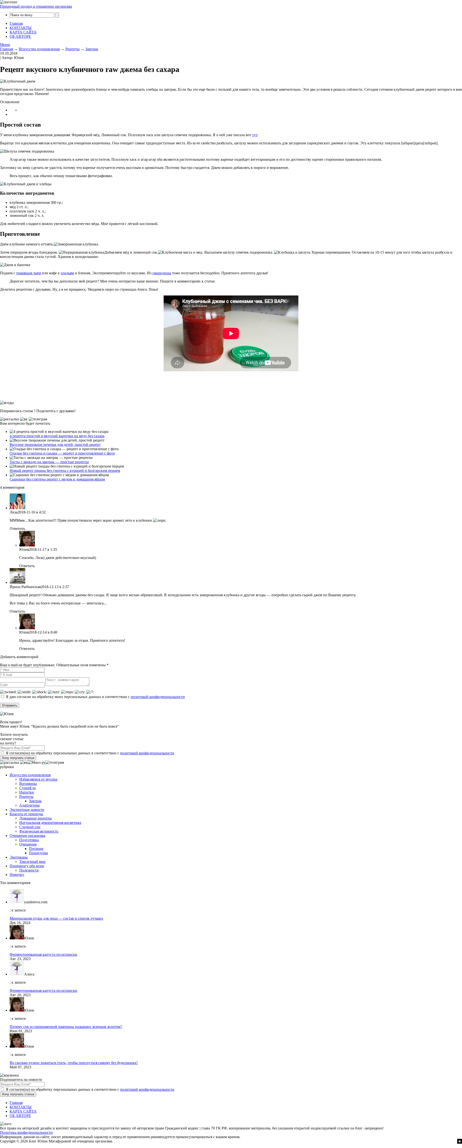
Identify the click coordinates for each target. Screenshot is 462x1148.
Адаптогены (29, 805)
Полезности (29, 870)
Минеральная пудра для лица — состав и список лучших (56, 918)
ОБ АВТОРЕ (20, 36)
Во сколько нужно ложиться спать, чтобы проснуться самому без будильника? (74, 1063)
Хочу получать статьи (18, 758)
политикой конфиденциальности (158, 697)
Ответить (17, 528)
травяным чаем (28, 273)
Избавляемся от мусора (38, 779)
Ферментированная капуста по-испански (43, 954)
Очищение (28, 844)
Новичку (17, 874)
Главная (16, 23)
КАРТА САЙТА (23, 32)
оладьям (67, 273)
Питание (36, 849)
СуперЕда (27, 788)
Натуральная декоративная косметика (50, 823)
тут (254, 135)
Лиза (14, 512)
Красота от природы (26, 814)
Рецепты (26, 797)
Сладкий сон (29, 827)
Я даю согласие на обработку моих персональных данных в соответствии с (95, 697)
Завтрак (35, 801)
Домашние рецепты (35, 818)
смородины (161, 273)
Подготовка (29, 840)
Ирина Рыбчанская (25, 587)
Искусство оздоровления (30, 775)
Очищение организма (27, 836)
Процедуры (38, 853)
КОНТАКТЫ (21, 28)
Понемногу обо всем (27, 866)
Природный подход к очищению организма (36, 6)
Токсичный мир (32, 861)
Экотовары (19, 857)
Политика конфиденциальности (26, 1132)
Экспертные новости (27, 810)
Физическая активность (38, 831)
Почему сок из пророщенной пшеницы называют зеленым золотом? (66, 1027)
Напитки (26, 792)
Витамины (28, 784)
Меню (5, 45)
